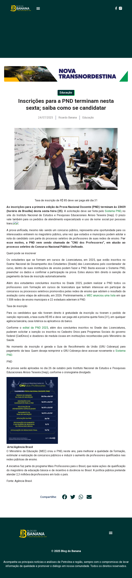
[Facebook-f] (116, 8)
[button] (38, 8)
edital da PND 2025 (34, 327)
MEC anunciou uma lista (101, 295)
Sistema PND (113, 211)
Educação (88, 117)
